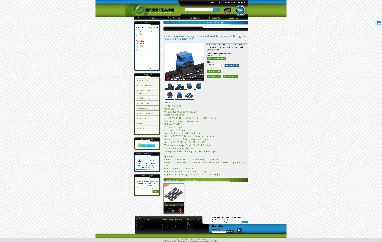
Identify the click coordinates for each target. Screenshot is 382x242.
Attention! (140, 41)
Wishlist (189, 231)
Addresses (190, 227)
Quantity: (209, 65)
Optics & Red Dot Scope (180, 23)
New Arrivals (174, 18)
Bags (140, 123)
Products (154, 18)
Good (226, 220)
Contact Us (214, 18)
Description (169, 102)
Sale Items (195, 18)
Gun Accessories (145, 86)
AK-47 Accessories (181, 241)
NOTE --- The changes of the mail (147, 27)
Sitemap (139, 223)
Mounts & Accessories (147, 108)
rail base (147, 183)
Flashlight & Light (145, 103)
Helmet (141, 128)
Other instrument (145, 113)
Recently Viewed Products (170, 227)
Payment (139, 227)
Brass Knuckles (144, 81)
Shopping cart (191, 229)
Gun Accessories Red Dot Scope (208, 241)
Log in (220, 2)
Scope (144, 188)
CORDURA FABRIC (142, 181)
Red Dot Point (144, 98)
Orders (189, 225)
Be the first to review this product (219, 54)
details (138, 36)
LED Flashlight (151, 181)
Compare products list (169, 229)
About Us (233, 18)
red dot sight (146, 185)
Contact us (139, 231)
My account (190, 223)
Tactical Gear (143, 118)
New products (166, 231)
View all (156, 191)
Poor (213, 222)
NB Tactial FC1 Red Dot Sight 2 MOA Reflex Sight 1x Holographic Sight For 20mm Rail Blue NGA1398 (146, 163)
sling (148, 188)
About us (139, 229)
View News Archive (152, 69)
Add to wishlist (215, 71)
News (163, 225)
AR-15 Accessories (169, 241)
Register (212, 2)
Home (167, 23)
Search (216, 10)
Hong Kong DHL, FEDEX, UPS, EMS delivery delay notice (147, 56)
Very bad (226, 222)
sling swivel (153, 188)
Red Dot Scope (196, 23)
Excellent (214, 220)
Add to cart (233, 65)
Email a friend (214, 76)
